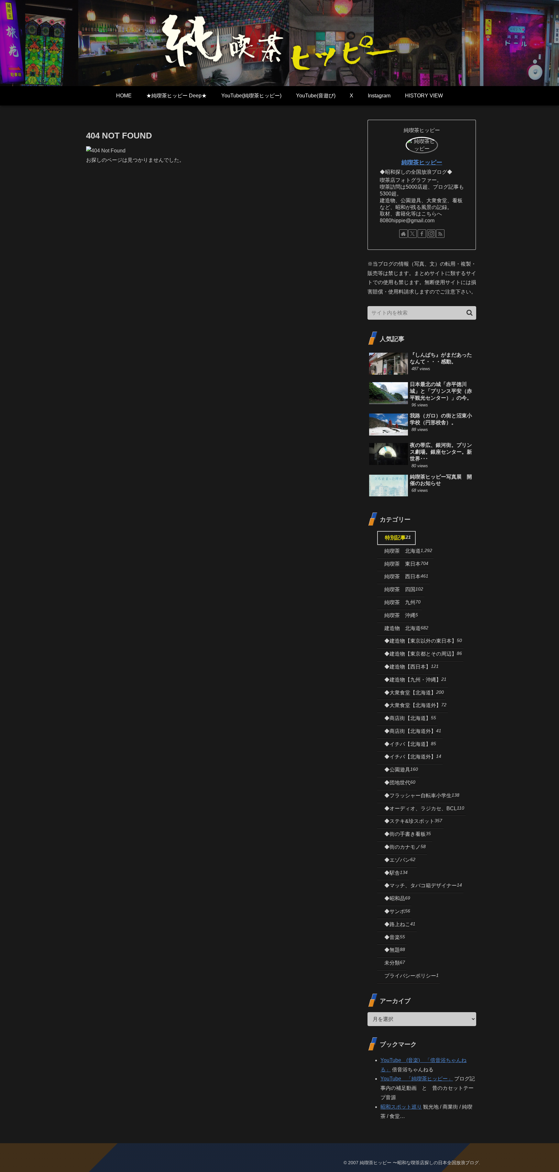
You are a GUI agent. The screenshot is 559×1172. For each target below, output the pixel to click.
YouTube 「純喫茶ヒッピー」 (416, 1078)
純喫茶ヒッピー (421, 162)
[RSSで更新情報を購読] (440, 233)
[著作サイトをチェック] (403, 233)
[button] (469, 312)
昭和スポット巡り (401, 1107)
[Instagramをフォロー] (431, 233)
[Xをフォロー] (412, 233)
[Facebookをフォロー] (422, 233)
